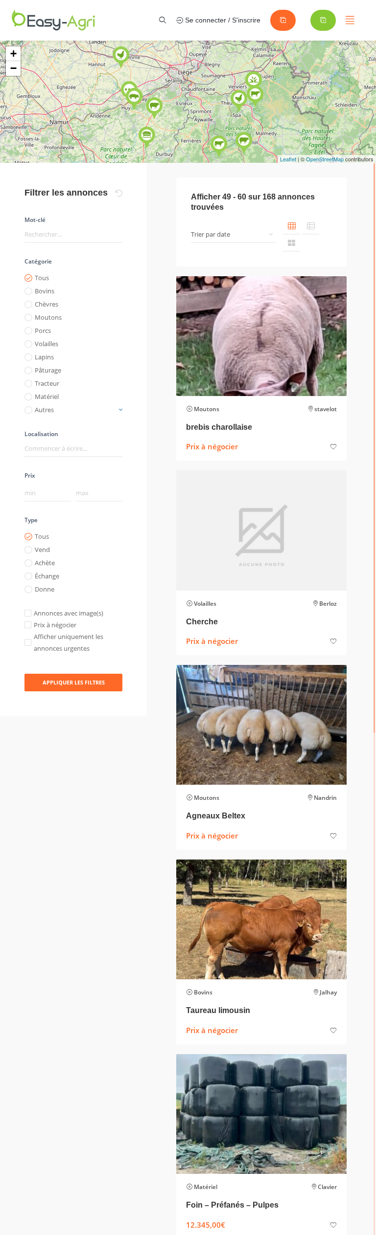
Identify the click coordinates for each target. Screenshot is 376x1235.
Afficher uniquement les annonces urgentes (68, 642)
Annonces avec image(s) (68, 613)
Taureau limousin (218, 1010)
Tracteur (47, 383)
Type (31, 520)
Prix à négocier (55, 624)
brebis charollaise (219, 427)
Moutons (48, 317)
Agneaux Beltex (215, 816)
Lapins (44, 357)
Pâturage (48, 370)
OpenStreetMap (325, 159)
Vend (42, 549)
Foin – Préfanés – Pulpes (232, 1205)
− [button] (13, 68)
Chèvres (46, 304)
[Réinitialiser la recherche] (119, 193)
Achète (45, 562)
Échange (47, 576)
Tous (42, 277)
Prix (29, 475)
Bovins (44, 291)
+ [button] (13, 53)
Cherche (202, 622)
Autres (44, 409)
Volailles (46, 343)
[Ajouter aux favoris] (333, 447)
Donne (44, 589)
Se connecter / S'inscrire (221, 20)
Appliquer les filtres (74, 682)
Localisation (41, 434)
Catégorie (38, 261)
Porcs (43, 330)
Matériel (47, 396)
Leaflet (288, 159)
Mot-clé (35, 220)
